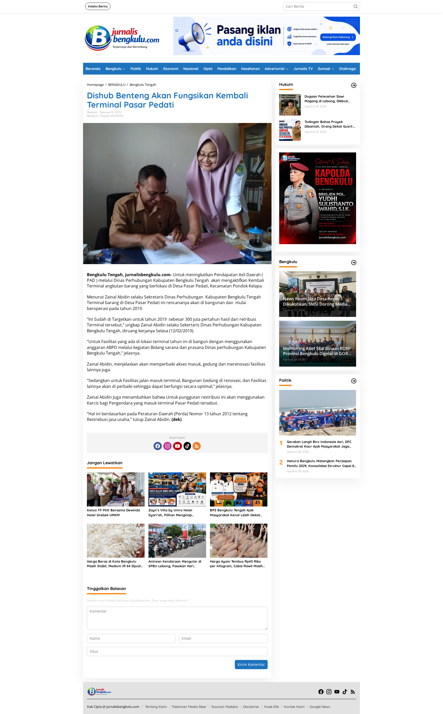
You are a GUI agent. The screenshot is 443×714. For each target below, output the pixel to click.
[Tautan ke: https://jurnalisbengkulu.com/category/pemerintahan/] (354, 263)
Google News (320, 707)
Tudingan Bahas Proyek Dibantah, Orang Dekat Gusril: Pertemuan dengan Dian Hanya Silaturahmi (330, 124)
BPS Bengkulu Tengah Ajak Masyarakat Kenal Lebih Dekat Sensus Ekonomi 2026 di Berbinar (237, 512)
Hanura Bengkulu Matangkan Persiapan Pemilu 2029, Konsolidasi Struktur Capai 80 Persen (321, 463)
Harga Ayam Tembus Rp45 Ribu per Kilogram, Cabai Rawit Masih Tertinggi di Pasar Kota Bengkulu (236, 563)
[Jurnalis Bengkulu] (121, 37)
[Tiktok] (187, 446)
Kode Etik (271, 707)
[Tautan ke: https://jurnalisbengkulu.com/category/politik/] (354, 381)
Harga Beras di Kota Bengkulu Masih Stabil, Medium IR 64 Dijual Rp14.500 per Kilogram (114, 563)
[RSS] (197, 446)
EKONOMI (117, 116)
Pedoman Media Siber (189, 707)
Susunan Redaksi (225, 707)
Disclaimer (251, 707)
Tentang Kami (156, 707)
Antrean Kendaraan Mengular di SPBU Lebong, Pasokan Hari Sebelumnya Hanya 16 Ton (174, 563)
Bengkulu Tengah (98, 116)
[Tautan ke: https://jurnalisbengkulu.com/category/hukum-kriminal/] (354, 85)
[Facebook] (158, 446)
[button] (355, 6)
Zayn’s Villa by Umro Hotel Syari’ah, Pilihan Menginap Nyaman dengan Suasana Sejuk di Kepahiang (176, 512)
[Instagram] (167, 446)
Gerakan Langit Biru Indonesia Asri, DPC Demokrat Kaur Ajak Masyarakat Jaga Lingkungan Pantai (319, 444)
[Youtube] (177, 446)
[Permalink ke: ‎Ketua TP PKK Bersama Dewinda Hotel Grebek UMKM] (116, 489)
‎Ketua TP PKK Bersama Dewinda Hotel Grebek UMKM (113, 512)
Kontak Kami (294, 707)
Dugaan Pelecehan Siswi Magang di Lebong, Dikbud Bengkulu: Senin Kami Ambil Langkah (327, 98)
